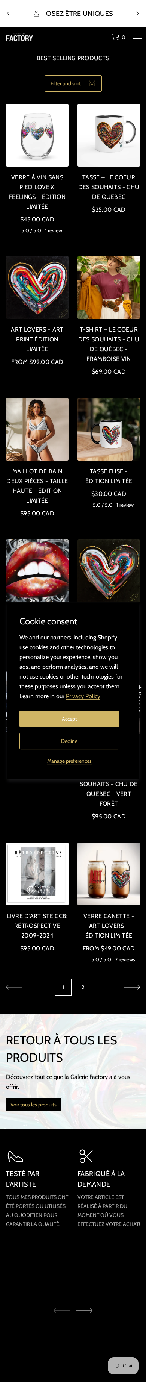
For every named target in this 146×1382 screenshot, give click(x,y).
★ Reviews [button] (139, 698)
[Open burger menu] (137, 37)
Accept (69, 718)
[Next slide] (84, 1310)
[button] (118, 37)
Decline (69, 741)
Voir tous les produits (33, 1104)
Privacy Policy (83, 696)
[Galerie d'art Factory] (19, 37)
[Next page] (132, 987)
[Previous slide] (8, 13)
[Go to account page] (102, 39)
